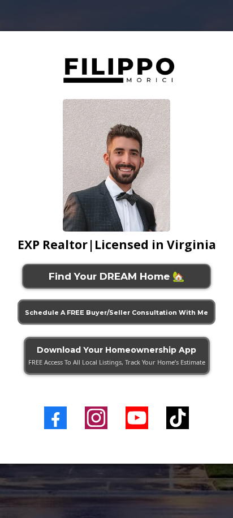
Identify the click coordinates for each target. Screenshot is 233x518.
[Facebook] (55, 417)
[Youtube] (136, 417)
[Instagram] (96, 417)
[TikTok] (177, 417)
